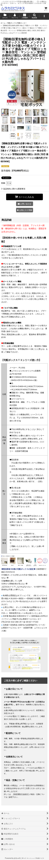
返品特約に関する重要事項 (14, 189)
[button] (34, 16)
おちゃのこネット (20, 858)
